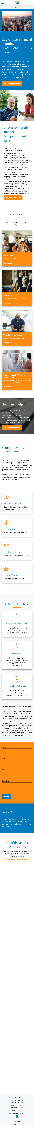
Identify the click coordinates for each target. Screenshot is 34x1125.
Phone (4, 770)
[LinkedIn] (17, 1116)
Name (4, 747)
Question (5, 781)
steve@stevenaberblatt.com (17, 1113)
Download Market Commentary (18, 860)
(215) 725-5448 (19, 1101)
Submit (6, 797)
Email (4, 758)
